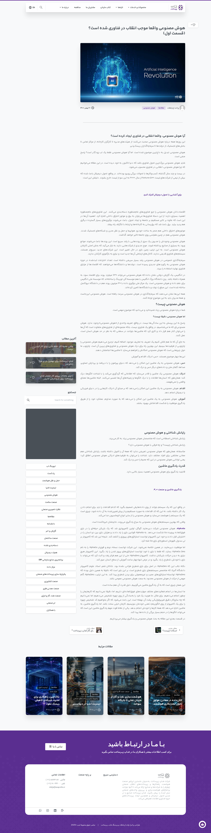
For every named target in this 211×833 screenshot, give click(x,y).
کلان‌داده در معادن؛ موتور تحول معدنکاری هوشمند (167, 702)
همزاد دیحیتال (51, 552)
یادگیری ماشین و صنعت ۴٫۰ (168, 490)
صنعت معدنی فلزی (51, 588)
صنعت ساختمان (51, 538)
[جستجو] (41, 7)
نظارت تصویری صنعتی (50, 509)
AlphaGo (181, 528)
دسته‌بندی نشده (51, 545)
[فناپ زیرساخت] (202, 824)
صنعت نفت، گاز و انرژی (51, 595)
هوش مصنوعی (51, 495)
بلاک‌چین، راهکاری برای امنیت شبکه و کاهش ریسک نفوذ (47, 700)
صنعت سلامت (51, 502)
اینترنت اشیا (51, 487)
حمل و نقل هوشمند (51, 480)
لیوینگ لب (51, 466)
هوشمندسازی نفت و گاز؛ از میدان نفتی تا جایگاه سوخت (126, 700)
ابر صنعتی (51, 603)
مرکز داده (51, 567)
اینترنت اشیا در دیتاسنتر (86, 704)
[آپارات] (62, 811)
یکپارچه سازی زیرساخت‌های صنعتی (51, 574)
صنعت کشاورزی (51, 581)
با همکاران (51, 610)
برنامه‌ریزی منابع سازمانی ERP (51, 559)
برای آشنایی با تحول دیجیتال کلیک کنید (162, 195)
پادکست (51, 473)
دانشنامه (51, 523)
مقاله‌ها (51, 516)
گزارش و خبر (51, 531)
